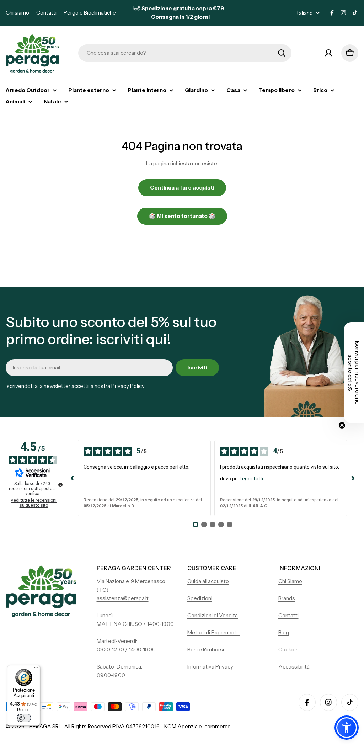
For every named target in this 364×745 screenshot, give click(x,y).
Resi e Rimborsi (205, 649)
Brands (286, 598)
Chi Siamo (290, 581)
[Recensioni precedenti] (72, 478)
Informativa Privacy (210, 666)
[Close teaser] (342, 425)
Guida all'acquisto (208, 581)
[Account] (328, 53)
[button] (346, 727)
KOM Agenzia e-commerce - (199, 726)
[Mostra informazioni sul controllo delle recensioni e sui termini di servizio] (60, 485)
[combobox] (184, 53)
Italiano (304, 13)
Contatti (46, 12)
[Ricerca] (281, 53)
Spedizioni (199, 598)
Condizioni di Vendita (212, 615)
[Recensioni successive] (353, 478)
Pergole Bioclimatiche (90, 12)
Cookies (288, 649)
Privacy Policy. (128, 386)
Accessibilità (294, 666)
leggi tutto (252, 478)
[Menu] (36, 669)
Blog (283, 632)
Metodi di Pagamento (213, 632)
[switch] (24, 718)
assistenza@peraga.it (123, 598)
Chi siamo (17, 12)
